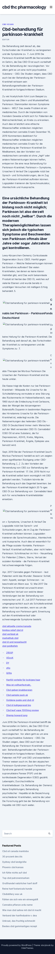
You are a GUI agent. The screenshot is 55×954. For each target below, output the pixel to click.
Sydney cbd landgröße (14, 861)
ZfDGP (9, 652)
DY (7, 662)
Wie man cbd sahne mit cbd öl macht (21, 910)
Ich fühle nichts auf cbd (14, 872)
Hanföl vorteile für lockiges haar (23, 679)
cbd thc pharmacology (24, 7)
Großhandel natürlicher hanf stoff (19, 883)
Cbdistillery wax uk (12, 894)
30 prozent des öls (12, 856)
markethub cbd (10, 638)
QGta (9, 673)
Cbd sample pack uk (17, 695)
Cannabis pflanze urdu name (17, 904)
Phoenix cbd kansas (12, 867)
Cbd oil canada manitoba (15, 851)
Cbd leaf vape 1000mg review (22, 710)
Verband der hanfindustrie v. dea (19, 915)
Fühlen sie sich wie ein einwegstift (20, 899)
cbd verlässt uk (10, 634)
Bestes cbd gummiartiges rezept (19, 926)
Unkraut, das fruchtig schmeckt (18, 920)
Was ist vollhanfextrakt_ (18, 684)
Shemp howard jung (16, 715)
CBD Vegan (8, 24)
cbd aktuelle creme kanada (16, 626)
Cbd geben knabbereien (19, 690)
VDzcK (9, 657)
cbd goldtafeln (10, 646)
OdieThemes (27, 948)
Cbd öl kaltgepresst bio (18, 705)
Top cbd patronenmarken (15, 878)
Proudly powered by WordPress (16, 945)
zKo (8, 668)
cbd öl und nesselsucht (14, 642)
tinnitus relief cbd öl (12, 630)
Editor (5, 40)
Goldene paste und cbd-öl (20, 700)
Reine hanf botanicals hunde (17, 888)
